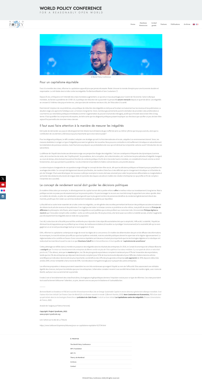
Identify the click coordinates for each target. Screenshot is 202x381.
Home (133, 24)
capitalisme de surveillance (134, 241)
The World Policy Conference (80, 344)
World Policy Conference (71, 8)
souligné (44, 249)
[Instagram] (3, 196)
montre (71, 252)
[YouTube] (3, 185)
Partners (164, 24)
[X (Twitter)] (3, 179)
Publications (175, 24)
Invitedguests (154, 24)
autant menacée (124, 99)
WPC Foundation (76, 349)
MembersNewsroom (143, 24)
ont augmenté (131, 258)
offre (116, 190)
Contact (73, 366)
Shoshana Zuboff (84, 241)
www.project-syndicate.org (50, 314)
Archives (187, 24)
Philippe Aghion (150, 210)
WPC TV (73, 353)
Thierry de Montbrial (77, 357)
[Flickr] (3, 190)
